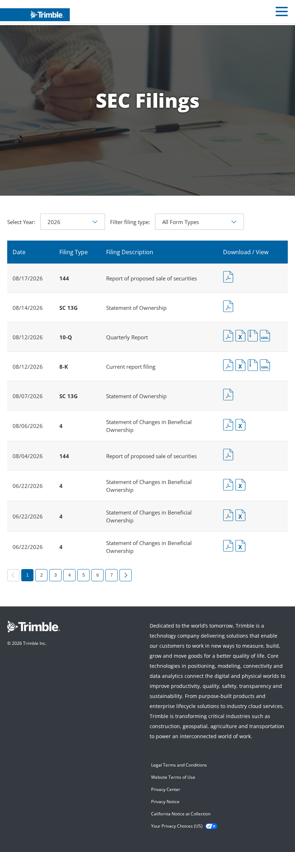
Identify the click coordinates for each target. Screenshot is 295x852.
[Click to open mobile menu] (282, 12)
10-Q (65, 337)
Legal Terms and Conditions (179, 765)
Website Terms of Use (173, 777)
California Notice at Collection (180, 814)
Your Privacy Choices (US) (177, 826)
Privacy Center (165, 789)
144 (64, 278)
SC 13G (68, 307)
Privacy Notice (165, 802)
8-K (63, 366)
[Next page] (125, 575)
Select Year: (21, 221)
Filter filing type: (130, 221)
